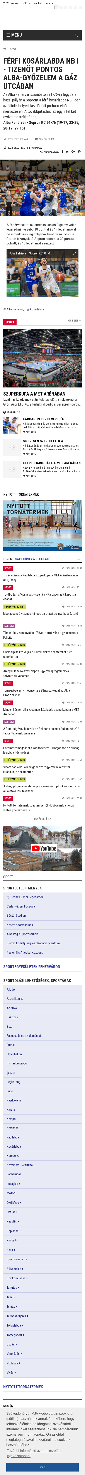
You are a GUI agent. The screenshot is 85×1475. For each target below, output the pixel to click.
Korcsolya (13, 1156)
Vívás (10, 1373)
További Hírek (42, 818)
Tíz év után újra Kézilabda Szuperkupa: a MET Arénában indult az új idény (41, 577)
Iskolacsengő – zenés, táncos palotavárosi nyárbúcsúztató (40, 614)
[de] (70, 7)
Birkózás (12, 1017)
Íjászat (11, 1073)
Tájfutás (12, 1288)
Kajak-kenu (14, 1100)
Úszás (11, 1344)
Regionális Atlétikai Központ (25, 953)
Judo (10, 1091)
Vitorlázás (13, 1354)
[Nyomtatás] (79, 151)
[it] (75, 7)
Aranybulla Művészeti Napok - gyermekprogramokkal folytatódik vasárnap (36, 673)
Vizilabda (12, 1363)
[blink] (80, 7)
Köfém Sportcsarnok (20, 925)
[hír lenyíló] (79, 559)
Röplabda (13, 1231)
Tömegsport (14, 1335)
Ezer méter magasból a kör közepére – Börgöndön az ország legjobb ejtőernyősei (41, 750)
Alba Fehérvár (15, 309)
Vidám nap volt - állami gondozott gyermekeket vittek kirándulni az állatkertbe (37, 769)
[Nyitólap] (4, 48)
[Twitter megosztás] (67, 151)
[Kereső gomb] (76, 35)
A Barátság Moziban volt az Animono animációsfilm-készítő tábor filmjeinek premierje (41, 731)
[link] (42, 525)
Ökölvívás (13, 1203)
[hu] (56, 7)
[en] (61, 7)
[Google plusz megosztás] (73, 151)
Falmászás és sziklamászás (24, 1036)
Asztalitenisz (15, 999)
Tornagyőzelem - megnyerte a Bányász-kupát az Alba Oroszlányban (36, 693)
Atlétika (12, 1008)
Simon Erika (46, 139)
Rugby (10, 1240)
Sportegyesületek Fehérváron (31, 966)
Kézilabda (13, 1137)
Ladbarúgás (14, 1174)
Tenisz (11, 1306)
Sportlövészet (16, 1259)
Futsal (11, 1045)
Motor (11, 1193)
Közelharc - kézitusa (20, 1165)
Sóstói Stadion (16, 916)
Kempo (11, 1119)
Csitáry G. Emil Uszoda (21, 906)
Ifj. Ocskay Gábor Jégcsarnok (25, 897)
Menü (16, 35)
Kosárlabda (14, 1146)
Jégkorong (13, 1082)
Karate (11, 1109)
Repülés (12, 1221)
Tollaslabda (14, 1325)
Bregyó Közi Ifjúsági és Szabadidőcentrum (33, 943)
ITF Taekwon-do (17, 1063)
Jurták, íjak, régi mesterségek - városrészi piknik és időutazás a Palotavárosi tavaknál (42, 788)
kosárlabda (37, 309)
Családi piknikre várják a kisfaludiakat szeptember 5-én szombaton (37, 654)
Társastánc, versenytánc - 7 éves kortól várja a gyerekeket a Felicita (40, 635)
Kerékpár (12, 1128)
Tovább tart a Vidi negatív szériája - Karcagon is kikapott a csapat (39, 597)
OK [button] (42, 1467)
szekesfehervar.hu (20, 139)
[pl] (65, 7)
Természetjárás (16, 1316)
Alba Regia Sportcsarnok (22, 934)
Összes (73, 320)
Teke (10, 1297)
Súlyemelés (14, 1269)
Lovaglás (12, 1184)
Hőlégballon (14, 1054)
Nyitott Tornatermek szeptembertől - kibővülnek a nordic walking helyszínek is (39, 807)
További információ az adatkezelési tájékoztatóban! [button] (34, 1453)
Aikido (11, 990)
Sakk (10, 1250)
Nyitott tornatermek (23, 1386)
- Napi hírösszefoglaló (31, 559)
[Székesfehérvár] (46, 19)
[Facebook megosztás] (62, 151)
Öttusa (11, 1212)
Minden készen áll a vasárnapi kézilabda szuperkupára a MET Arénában (41, 712)
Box (9, 1027)
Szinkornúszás (16, 1278)
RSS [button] (6, 1406)
